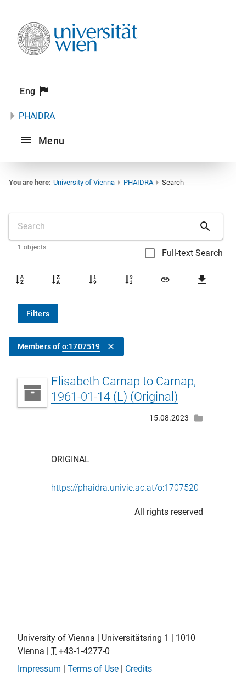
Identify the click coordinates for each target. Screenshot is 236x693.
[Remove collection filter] (110, 346)
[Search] (205, 226)
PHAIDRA (37, 116)
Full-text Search (192, 253)
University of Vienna (84, 182)
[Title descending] (56, 280)
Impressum (39, 668)
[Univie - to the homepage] (77, 70)
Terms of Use (93, 668)
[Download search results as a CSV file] (202, 280)
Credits (138, 668)
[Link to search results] (165, 280)
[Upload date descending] (129, 280)
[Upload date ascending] (93, 280)
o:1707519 (81, 346)
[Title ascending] (20, 280)
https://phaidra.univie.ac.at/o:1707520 (125, 487)
